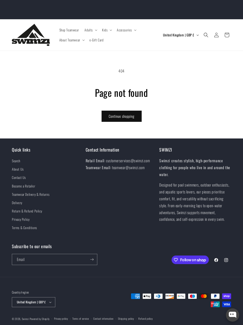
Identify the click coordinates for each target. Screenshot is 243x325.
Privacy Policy (20, 219)
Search (16, 160)
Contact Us (19, 177)
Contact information (103, 318)
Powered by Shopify (40, 319)
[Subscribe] (92, 259)
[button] (90, 30)
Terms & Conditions (24, 227)
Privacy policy (61, 318)
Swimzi (25, 319)
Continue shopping (122, 116)
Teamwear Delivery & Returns (30, 194)
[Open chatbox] (232, 315)
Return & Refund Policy (27, 210)
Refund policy (145, 318)
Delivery (17, 202)
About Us (18, 169)
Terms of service (80, 318)
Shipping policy (126, 318)
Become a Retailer (23, 185)
